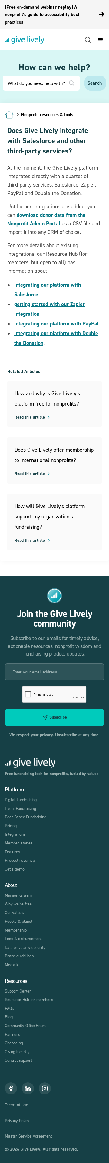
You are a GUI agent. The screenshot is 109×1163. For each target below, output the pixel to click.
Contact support (18, 1060)
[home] (24, 40)
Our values (14, 912)
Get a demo (15, 868)
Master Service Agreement (28, 1135)
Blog (8, 1016)
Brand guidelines (19, 955)
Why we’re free (18, 903)
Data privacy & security (25, 947)
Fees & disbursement (23, 938)
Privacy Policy (17, 1120)
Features (12, 851)
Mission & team (18, 895)
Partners (12, 1034)
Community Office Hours (26, 1025)
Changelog (14, 1042)
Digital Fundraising (21, 799)
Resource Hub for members (29, 999)
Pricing (11, 825)
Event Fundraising (20, 808)
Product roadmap (20, 860)
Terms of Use (16, 1104)
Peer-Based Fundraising (25, 816)
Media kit (13, 964)
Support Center (18, 990)
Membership (16, 929)
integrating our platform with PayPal (56, 323)
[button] (99, 40)
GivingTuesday (17, 1051)
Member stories (19, 842)
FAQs (9, 1008)
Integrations (15, 834)
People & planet (18, 921)
